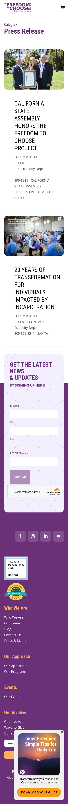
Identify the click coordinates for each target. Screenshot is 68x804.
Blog (7, 629)
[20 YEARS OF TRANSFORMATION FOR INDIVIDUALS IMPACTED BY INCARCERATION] (34, 281)
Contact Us (13, 635)
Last (13, 439)
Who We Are (13, 617)
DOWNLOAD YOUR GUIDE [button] (39, 792)
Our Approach (15, 666)
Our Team (12, 623)
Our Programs (15, 671)
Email (20, 453)
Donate (10, 733)
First (13, 422)
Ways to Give (14, 727)
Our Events (12, 696)
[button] (63, 7)
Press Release (18, 55)
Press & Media (15, 640)
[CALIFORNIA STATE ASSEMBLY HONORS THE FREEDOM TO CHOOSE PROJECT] (34, 130)
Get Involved (14, 721)
